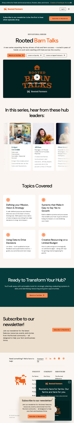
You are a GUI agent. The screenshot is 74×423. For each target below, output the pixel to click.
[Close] (69, 382)
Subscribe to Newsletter (37, 416)
